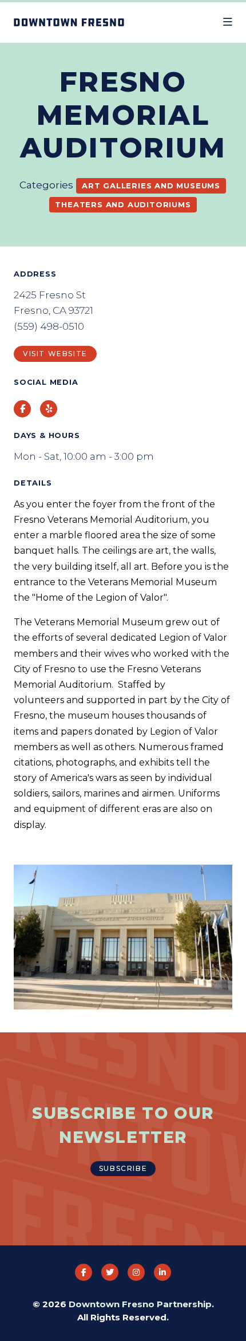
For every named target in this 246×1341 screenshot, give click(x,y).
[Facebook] (83, 1272)
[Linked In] (162, 1272)
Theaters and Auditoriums (123, 204)
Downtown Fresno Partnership (140, 1304)
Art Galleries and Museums (151, 185)
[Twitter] (109, 1272)
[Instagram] (136, 1272)
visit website (55, 353)
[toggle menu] (227, 22)
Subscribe (123, 1168)
